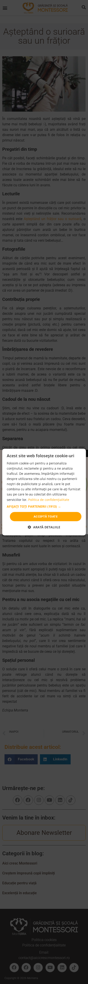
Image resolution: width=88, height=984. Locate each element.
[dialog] (44, 492)
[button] (44, 506)
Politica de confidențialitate (48, 500)
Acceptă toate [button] (46, 516)
